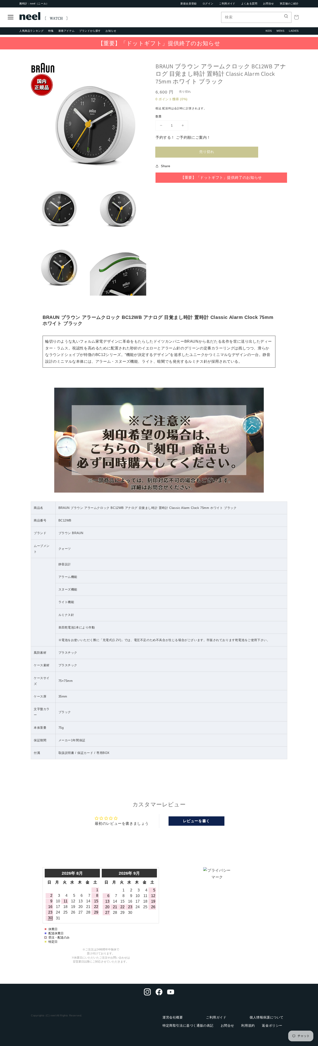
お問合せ (268, 3)
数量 (159, 116)
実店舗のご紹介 (289, 3)
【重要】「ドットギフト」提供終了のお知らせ (159, 43)
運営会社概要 (172, 1017)
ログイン (208, 3)
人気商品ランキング (31, 30)
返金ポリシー (272, 1025)
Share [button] (165, 166)
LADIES (294, 30)
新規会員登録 (188, 3)
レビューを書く (196, 821)
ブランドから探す (90, 30)
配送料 (166, 108)
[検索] (286, 17)
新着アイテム (66, 30)
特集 (51, 30)
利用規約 (248, 1025)
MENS (280, 30)
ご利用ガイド (227, 3)
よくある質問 (249, 3)
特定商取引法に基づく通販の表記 (187, 1025)
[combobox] (256, 17)
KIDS (269, 30)
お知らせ (110, 30)
